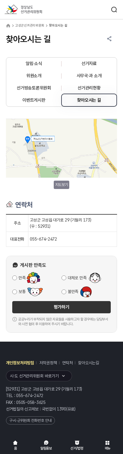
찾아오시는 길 (89, 100)
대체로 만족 (77, 277)
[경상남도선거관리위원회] (34, 9)
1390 (61, 409)
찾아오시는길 (88, 362)
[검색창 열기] (114, 9)
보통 (22, 291)
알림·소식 (34, 63)
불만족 (73, 291)
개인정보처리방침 (20, 362)
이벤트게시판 (33, 100)
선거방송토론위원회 (34, 88)
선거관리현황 (89, 88)
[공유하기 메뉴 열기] (109, 39)
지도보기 (61, 184)
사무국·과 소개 (89, 75)
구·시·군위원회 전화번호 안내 (30, 420)
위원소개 (33, 75)
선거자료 (89, 63)
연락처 (67, 362)
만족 (22, 277)
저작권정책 (48, 362)
